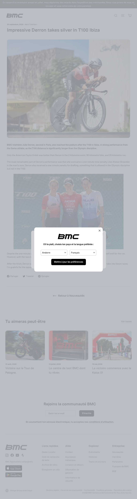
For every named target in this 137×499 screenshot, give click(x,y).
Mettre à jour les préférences (68, 262)
